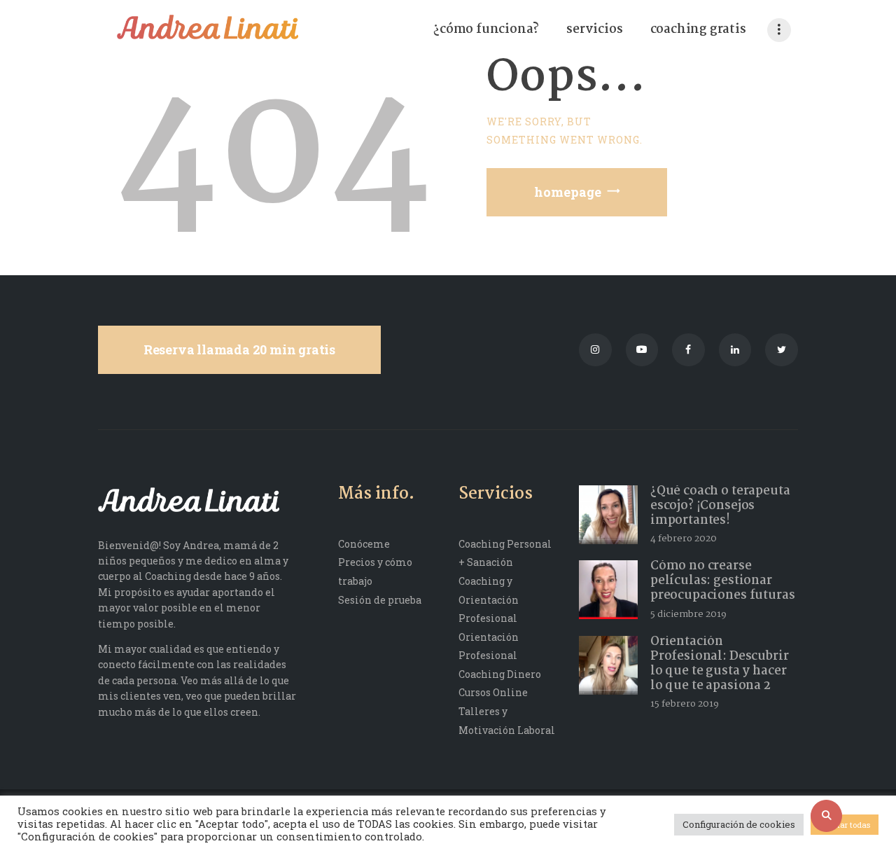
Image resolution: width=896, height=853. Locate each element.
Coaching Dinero (499, 674)
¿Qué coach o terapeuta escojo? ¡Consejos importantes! (720, 506)
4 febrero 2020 (683, 538)
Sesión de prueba (379, 599)
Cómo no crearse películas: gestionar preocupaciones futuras (722, 581)
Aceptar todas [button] (844, 824)
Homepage (567, 191)
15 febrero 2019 (684, 704)
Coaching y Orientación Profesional (488, 599)
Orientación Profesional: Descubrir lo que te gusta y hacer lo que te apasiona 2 (719, 663)
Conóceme (364, 543)
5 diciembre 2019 (688, 614)
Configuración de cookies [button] (738, 824)
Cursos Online (493, 692)
